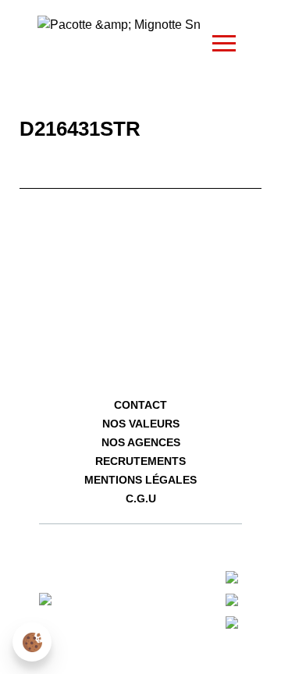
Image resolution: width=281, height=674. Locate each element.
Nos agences (140, 442)
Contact (140, 405)
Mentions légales (140, 480)
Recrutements (140, 461)
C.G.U (141, 498)
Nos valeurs (141, 423)
